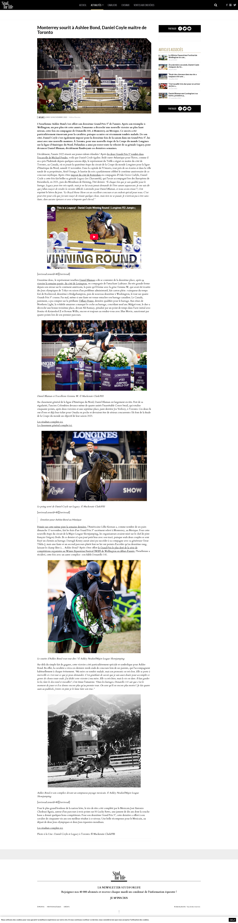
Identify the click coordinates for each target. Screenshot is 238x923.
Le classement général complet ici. (54, 425)
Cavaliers (112, 5)
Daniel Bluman (87, 280)
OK (231, 920)
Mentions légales (54, 907)
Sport (42, 117)
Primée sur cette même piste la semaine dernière (61, 526)
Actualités (96, 5)
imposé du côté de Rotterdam (86, 175)
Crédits (66, 907)
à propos (40, 907)
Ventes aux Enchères (144, 5)
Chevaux (125, 5)
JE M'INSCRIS (119, 898)
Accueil (82, 5)
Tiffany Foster (86, 301)
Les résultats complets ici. (50, 422)
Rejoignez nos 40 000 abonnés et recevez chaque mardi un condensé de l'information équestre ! (119, 892)
